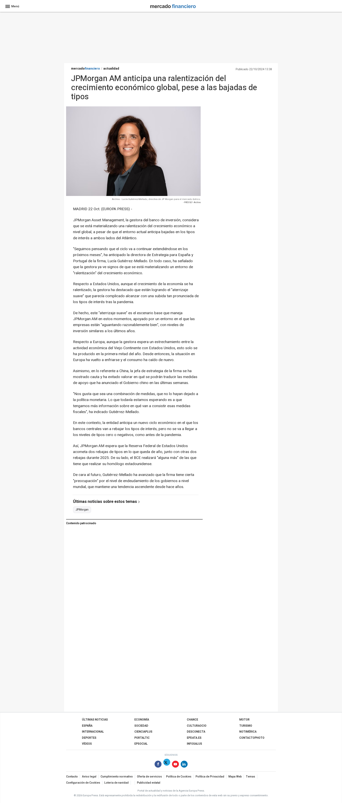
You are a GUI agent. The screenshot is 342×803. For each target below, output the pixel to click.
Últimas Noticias (95, 720)
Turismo (245, 726)
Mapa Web (235, 777)
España (87, 726)
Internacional (93, 732)
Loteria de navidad (116, 783)
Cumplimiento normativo (117, 777)
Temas (250, 777)
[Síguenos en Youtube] (175, 765)
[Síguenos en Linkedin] (184, 765)
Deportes (89, 738)
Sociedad (141, 726)
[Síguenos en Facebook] (158, 765)
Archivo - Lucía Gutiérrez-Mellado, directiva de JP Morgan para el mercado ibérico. (156, 199)
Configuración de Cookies (83, 783)
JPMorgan (82, 510)
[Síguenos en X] (167, 765)
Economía (141, 720)
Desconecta (196, 732)
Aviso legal (89, 777)
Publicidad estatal (148, 783)
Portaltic (142, 738)
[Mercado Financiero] (173, 5)
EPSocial (141, 744)
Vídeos (87, 744)
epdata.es (194, 738)
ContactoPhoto (251, 738)
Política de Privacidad (210, 777)
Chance (192, 720)
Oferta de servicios (149, 777)
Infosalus (194, 744)
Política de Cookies (178, 777)
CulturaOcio (196, 726)
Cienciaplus (143, 732)
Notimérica (247, 732)
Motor (244, 720)
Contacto (72, 777)
